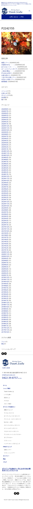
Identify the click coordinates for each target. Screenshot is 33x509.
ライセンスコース (9, 413)
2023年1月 (6, 199)
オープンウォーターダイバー (12, 416)
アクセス (6, 400)
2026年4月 (6, 117)
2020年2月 (6, 273)
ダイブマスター (8, 437)
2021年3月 (6, 246)
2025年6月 (6, 138)
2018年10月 (6, 307)
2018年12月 (6, 303)
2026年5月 (6, 115)
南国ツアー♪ (5, 63)
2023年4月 (6, 193)
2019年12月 (6, 277)
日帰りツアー (7, 450)
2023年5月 (6, 191)
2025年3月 (6, 145)
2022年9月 (6, 208)
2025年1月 (6, 149)
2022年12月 (6, 202)
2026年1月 (6, 124)
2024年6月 (6, 164)
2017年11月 (6, 330)
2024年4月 (6, 168)
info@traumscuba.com (8, 375)
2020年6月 (6, 265)
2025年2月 (6, 147)
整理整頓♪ (4, 81)
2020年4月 (6, 269)
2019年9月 (6, 284)
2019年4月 (6, 294)
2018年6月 (6, 315)
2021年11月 (6, 229)
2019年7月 (6, 288)
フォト (4, 342)
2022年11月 (6, 204)
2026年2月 (6, 122)
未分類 (4, 97)
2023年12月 (6, 176)
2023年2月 (6, 197)
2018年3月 (6, 321)
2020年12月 (6, 252)
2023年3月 (6, 195)
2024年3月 (6, 170)
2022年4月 (6, 218)
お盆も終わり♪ (6, 75)
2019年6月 (6, 290)
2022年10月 (6, 206)
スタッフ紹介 (7, 404)
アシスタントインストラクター (12, 434)
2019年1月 (6, 300)
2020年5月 (5, 267)
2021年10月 (6, 231)
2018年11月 (6, 305)
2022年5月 (6, 216)
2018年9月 (6, 309)
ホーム (5, 385)
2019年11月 (6, 279)
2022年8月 (6, 210)
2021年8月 (6, 235)
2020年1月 (6, 275)
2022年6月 (6, 214)
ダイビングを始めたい (9, 407)
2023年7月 (6, 187)
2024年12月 (6, 151)
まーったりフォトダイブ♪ (9, 69)
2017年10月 (6, 332)
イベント (5, 91)
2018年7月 (6, 313)
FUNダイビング (7, 446)
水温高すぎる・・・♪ (8, 65)
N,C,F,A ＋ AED (8, 422)
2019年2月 (6, 298)
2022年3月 (6, 220)
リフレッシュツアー (9, 453)
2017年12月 (6, 328)
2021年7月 (6, 237)
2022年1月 (6, 225)
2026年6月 (6, 113)
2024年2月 (6, 172)
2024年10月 (6, 155)
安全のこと (7, 397)
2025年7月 (6, 136)
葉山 (3, 344)
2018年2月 (6, 324)
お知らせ (5, 93)
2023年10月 (6, 181)
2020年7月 (6, 263)
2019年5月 (6, 292)
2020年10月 (6, 256)
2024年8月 (6, 159)
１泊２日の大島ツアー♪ (8, 77)
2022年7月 (6, 212)
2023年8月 (6, 185)
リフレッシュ (7, 440)
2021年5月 (6, 242)
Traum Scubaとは (9, 391)
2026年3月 (6, 120)
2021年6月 (6, 239)
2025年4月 (6, 143)
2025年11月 (6, 128)
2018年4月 (6, 319)
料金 (4, 459)
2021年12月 (6, 227)
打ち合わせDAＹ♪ (6, 73)
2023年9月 (6, 183)
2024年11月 (6, 153)
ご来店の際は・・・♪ (8, 71)
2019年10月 (6, 282)
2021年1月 (6, 250)
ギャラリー (6, 456)
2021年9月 (6, 233)
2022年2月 (6, 223)
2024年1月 (6, 174)
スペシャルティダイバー (11, 428)
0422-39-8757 (12, 377)
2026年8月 (6, 109)
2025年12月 (6, 126)
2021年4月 (6, 244)
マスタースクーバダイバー (11, 431)
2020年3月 (6, 271)
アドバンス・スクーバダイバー (12, 419)
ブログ (5, 462)
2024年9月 (6, 157)
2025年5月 (6, 141)
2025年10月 (6, 130)
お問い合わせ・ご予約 (17, 17)
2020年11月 (6, 254)
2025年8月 (6, 134)
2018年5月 (6, 317)
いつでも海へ (7, 394)
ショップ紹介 (6, 388)
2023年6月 (6, 189)
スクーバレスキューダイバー (12, 425)
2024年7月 (6, 162)
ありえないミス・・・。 (9, 67)
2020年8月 (6, 260)
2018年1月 (6, 326)
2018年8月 (6, 311)
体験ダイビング (8, 410)
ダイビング (6, 95)
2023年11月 (6, 178)
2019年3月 (6, 296)
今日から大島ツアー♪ (8, 79)
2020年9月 (6, 258)
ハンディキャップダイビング (12, 443)
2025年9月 (6, 132)
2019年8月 (6, 286)
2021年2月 (6, 248)
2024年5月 (6, 166)
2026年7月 (6, 111)
